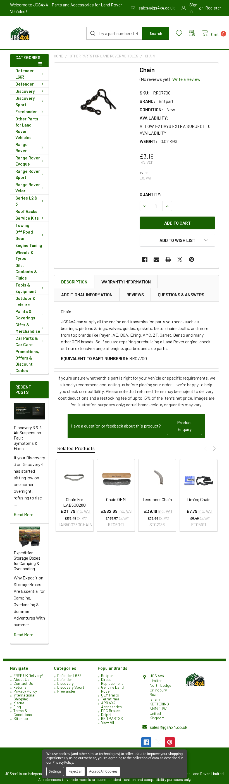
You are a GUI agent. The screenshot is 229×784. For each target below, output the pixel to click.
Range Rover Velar (27, 187)
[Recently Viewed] (195, 33)
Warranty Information (126, 281)
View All (107, 722)
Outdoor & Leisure (25, 301)
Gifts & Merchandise (27, 328)
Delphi (106, 714)
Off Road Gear (24, 235)
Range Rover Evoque (27, 161)
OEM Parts (110, 695)
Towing (22, 225)
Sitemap (20, 718)
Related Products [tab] (76, 448)
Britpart (108, 675)
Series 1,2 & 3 (26, 201)
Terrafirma (110, 698)
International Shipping (24, 697)
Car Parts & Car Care (26, 341)
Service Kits (27, 217)
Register (213, 7)
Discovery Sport (25, 101)
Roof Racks (26, 211)
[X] (180, 259)
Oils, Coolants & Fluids (26, 271)
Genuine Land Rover (112, 689)
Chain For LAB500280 (74, 502)
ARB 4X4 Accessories (111, 704)
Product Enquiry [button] (184, 426)
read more (23, 514)
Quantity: (151, 194)
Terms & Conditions (22, 712)
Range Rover (21, 147)
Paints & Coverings (25, 314)
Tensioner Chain (157, 499)
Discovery (25, 91)
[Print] (168, 259)
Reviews (135, 294)
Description (74, 281)
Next (213, 448)
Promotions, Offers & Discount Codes (27, 361)
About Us (21, 679)
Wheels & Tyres (24, 255)
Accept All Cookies (103, 771)
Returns (20, 687)
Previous (206, 448)
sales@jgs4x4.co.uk (168, 727)
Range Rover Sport (27, 174)
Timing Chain (199, 499)
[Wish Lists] (182, 33)
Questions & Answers (181, 294)
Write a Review (186, 79)
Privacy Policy (25, 691)
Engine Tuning (28, 245)
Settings (55, 771)
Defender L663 (24, 73)
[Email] (156, 259)
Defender (24, 83)
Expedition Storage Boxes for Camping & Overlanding (27, 560)
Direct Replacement (112, 681)
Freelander (26, 111)
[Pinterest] (192, 259)
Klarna (18, 702)
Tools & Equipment (25, 288)
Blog (17, 706)
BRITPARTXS (112, 718)
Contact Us (23, 683)
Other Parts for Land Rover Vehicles (26, 128)
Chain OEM (116, 499)
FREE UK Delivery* (28, 675)
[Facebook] (145, 259)
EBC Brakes (111, 710)
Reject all (75, 771)
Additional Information (87, 294)
